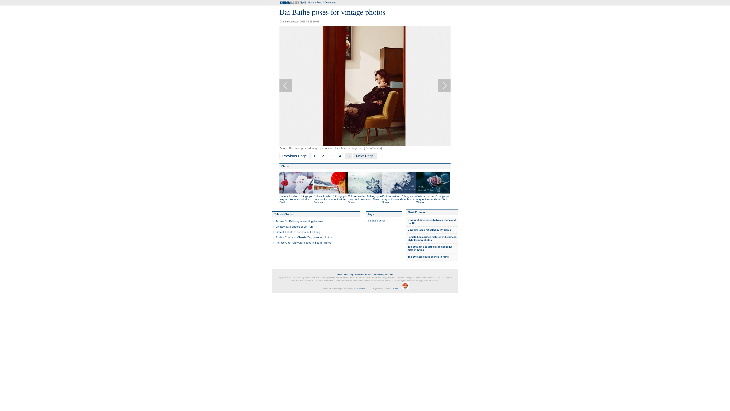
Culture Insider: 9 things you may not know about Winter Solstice (331, 199)
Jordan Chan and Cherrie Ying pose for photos (304, 237)
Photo (285, 166)
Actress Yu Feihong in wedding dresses (299, 221)
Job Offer (389, 274)
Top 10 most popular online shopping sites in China (430, 248)
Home (311, 2)
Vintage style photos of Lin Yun (294, 226)
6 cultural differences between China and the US (432, 222)
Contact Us (378, 274)
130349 (395, 289)
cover (382, 220)
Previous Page (294, 156)
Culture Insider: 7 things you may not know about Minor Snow (399, 199)
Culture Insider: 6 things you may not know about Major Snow (365, 199)
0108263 (361, 289)
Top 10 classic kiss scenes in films (428, 256)
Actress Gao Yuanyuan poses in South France (303, 242)
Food (319, 2)
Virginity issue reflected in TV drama (429, 230)
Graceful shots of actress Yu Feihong (298, 231)
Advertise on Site (363, 274)
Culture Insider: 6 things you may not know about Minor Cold (296, 199)
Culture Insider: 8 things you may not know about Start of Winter (433, 199)
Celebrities (330, 2)
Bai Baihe (373, 220)
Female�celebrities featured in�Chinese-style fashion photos (432, 238)
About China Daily (345, 274)
